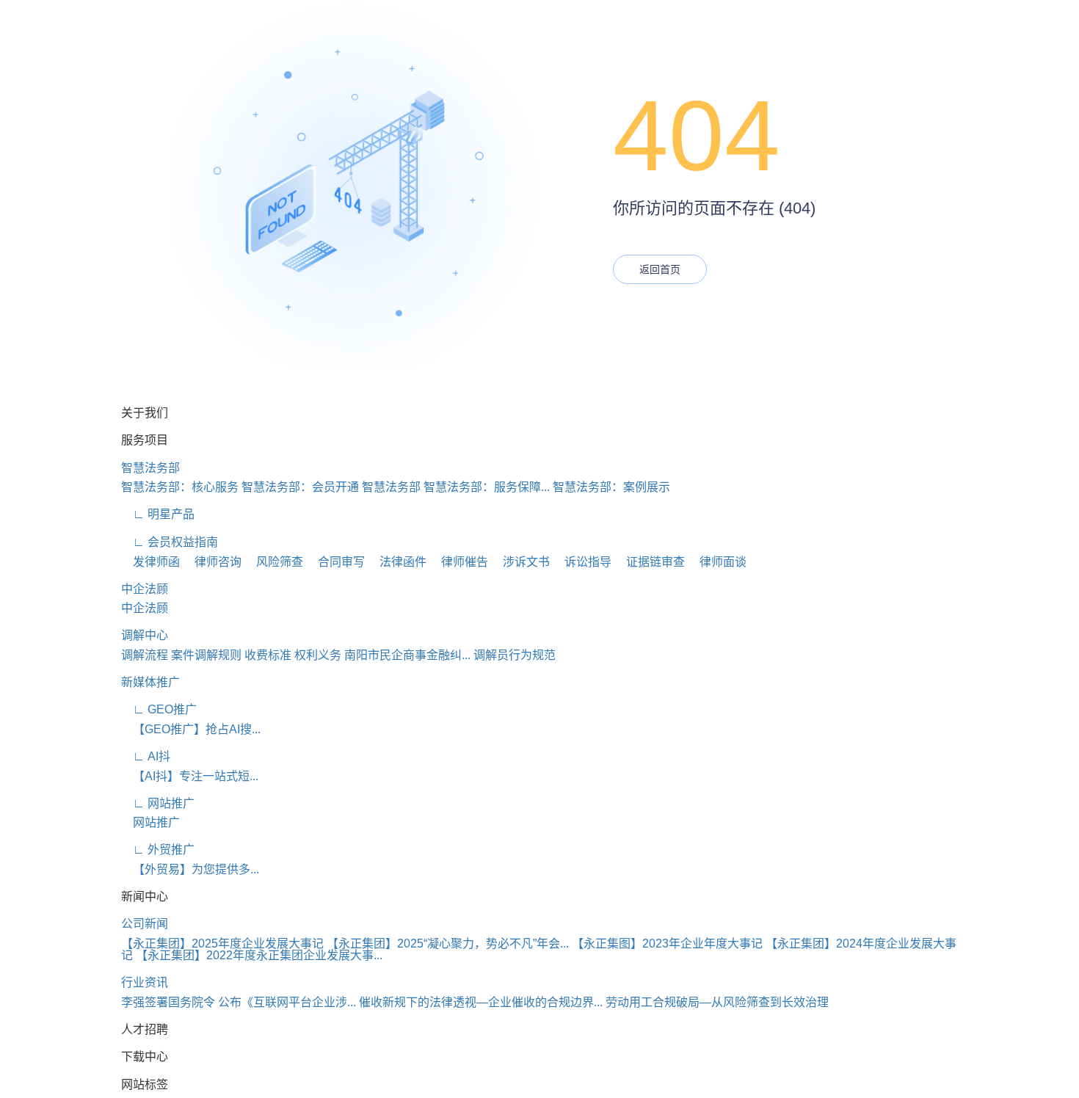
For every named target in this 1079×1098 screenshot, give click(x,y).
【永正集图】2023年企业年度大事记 (667, 943)
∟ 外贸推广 (158, 849)
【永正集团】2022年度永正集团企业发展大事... (259, 955)
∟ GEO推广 (159, 709)
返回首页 (659, 269)
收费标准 (267, 655)
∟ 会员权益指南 (169, 542)
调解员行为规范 (514, 655)
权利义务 (317, 655)
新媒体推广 (150, 682)
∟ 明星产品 (158, 514)
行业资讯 (144, 982)
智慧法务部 (150, 468)
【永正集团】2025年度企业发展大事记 (222, 943)
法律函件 (397, 562)
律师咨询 (212, 562)
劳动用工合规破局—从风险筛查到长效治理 (717, 1002)
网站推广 (150, 822)
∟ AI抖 (145, 756)
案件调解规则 (206, 655)
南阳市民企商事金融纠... (407, 655)
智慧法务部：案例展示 (611, 487)
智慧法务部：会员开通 (300, 487)
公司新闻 (144, 923)
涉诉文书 (520, 562)
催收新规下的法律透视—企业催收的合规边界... (481, 1002)
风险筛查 (273, 562)
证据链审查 (649, 562)
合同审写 (335, 562)
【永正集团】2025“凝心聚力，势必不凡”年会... (448, 943)
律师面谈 (717, 562)
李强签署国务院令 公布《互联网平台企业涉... (238, 1002)
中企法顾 (144, 589)
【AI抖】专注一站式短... (189, 776)
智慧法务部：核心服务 (180, 487)
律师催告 (458, 562)
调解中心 (144, 635)
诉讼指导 (582, 562)
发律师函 (150, 562)
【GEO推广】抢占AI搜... (191, 729)
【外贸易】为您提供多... (190, 869)
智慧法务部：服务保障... (487, 487)
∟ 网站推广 (158, 803)
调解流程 (144, 655)
